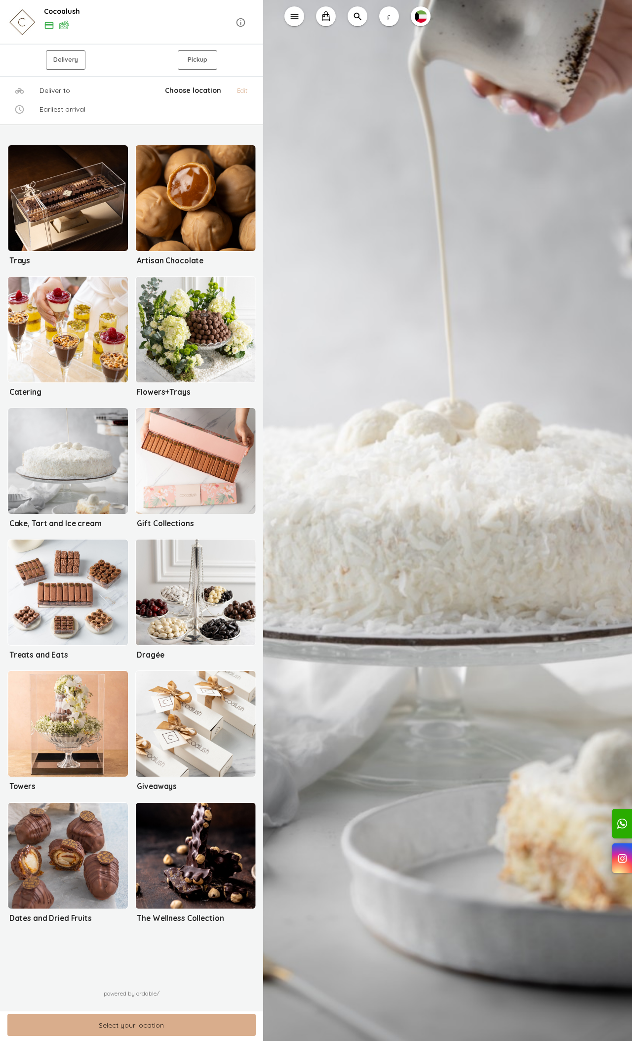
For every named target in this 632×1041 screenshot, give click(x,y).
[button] (131, 22)
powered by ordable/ (131, 993)
